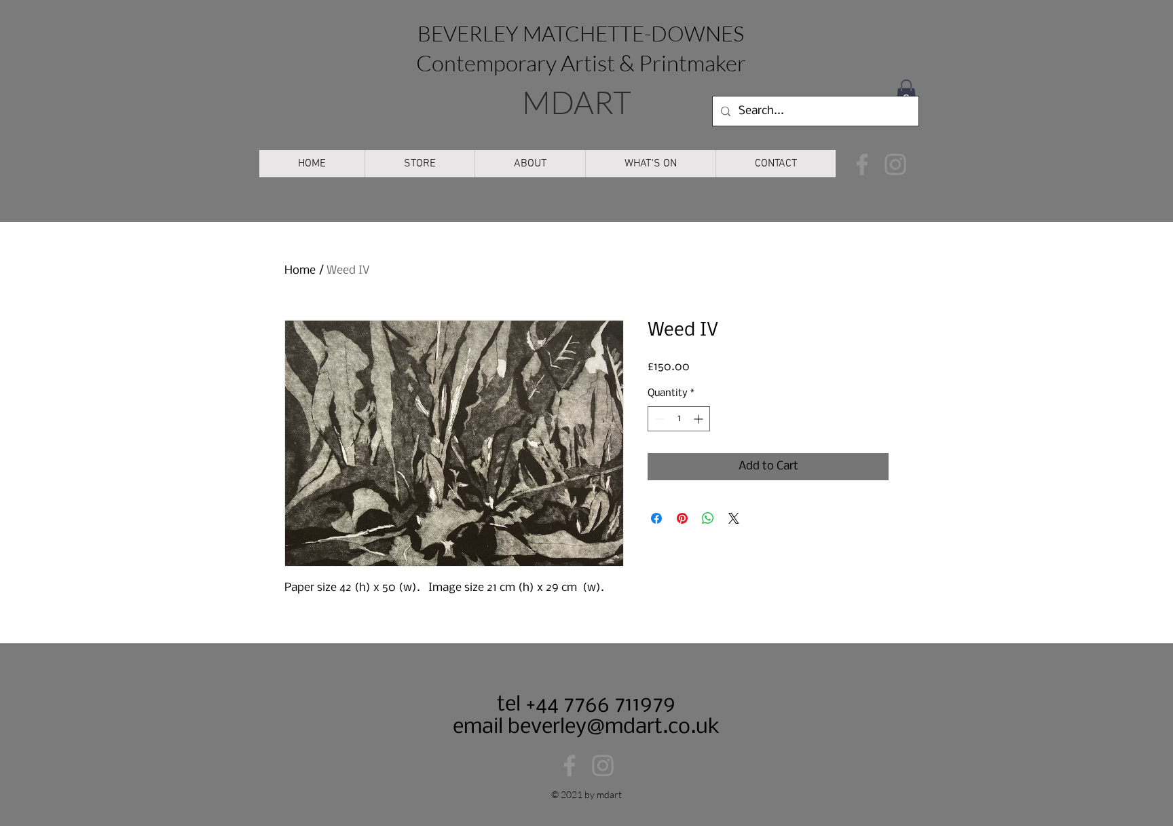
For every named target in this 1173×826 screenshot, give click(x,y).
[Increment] (699, 419)
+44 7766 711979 (598, 705)
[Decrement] (658, 419)
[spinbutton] (679, 419)
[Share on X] (734, 518)
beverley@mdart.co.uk (614, 727)
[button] (906, 92)
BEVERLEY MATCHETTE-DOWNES (580, 33)
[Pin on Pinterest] (682, 518)
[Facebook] (862, 164)
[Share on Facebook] (656, 518)
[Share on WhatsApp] (708, 518)
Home (300, 270)
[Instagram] (895, 164)
